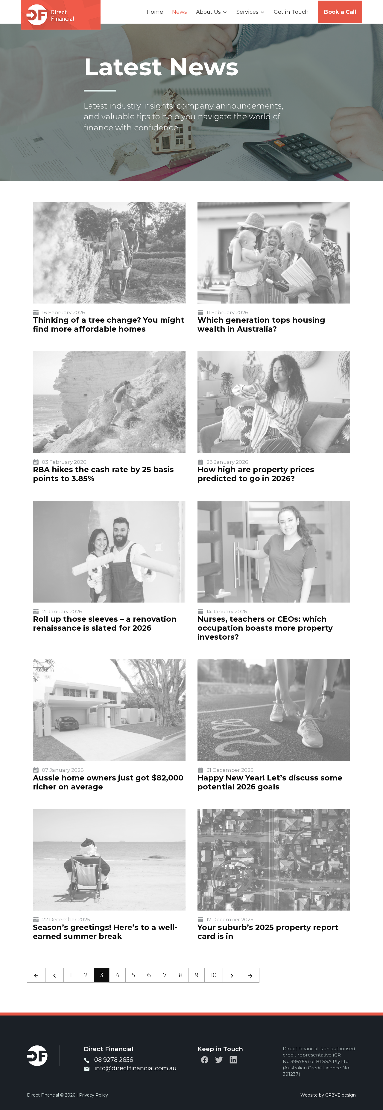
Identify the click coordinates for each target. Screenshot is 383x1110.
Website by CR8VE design (328, 1095)
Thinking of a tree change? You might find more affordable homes (108, 324)
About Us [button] (208, 11)
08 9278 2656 (113, 1059)
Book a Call (340, 11)
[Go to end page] (250, 975)
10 (214, 975)
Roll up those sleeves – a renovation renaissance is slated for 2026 (105, 623)
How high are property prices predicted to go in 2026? (255, 474)
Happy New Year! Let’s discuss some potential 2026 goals (269, 782)
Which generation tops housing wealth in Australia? (261, 324)
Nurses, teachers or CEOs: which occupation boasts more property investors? (265, 628)
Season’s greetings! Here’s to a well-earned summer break (105, 932)
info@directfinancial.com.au (135, 1068)
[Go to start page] (36, 975)
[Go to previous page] (54, 975)
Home (155, 11)
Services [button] (247, 11)
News (179, 11)
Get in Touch (291, 11)
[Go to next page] (232, 975)
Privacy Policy (93, 1095)
